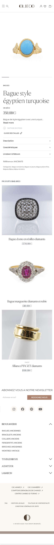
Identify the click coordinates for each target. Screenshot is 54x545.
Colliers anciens (10, 439)
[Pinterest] (31, 409)
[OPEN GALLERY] (27, 50)
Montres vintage (10, 451)
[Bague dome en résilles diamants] (27, 210)
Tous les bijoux (10, 459)
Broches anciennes (12, 447)
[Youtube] (40, 409)
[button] (27, 424)
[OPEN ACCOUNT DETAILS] (41, 6)
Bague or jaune (30, 167)
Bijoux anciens (19, 169)
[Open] (45, 6)
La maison (7, 473)
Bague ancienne (18, 167)
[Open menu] (3, 6)
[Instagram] (14, 409)
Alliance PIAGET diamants (27, 366)
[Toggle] (8, 122)
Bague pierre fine (42, 167)
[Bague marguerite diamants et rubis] (27, 272)
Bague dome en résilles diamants (27, 239)
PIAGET (27, 362)
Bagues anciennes (11, 431)
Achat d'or (7, 466)
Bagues (6, 85)
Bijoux (11, 169)
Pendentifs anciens (12, 443)
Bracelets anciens (11, 435)
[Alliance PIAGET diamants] (27, 335)
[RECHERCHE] (7, 6)
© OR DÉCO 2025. (18, 524)
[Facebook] (23, 409)
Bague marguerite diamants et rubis (27, 301)
